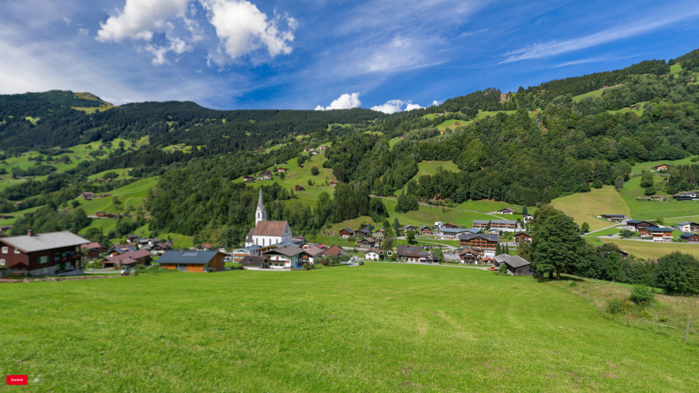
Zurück (17, 379)
